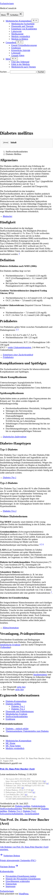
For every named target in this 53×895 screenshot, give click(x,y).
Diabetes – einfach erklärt (17, 728)
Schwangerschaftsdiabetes (11, 813)
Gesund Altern (17, 55)
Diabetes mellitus (13, 704)
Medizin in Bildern (19, 39)
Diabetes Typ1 (29, 811)
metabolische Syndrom (10, 644)
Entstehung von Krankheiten (24, 29)
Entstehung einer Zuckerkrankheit (18, 354)
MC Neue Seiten (13, 746)
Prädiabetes (8, 357)
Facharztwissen (7, 3)
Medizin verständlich (20, 36)
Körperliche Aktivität (20, 50)
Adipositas (5, 647)
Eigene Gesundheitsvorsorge (24, 45)
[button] (21, 876)
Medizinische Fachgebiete (22, 24)
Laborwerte (16, 31)
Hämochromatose (11, 627)
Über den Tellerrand (20, 62)
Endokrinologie (38, 806)
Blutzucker (7, 216)
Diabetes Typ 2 (9, 511)
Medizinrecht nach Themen (23, 67)
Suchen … (4, 72)
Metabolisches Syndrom (16, 714)
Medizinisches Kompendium (18, 21)
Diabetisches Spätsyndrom (14, 436)
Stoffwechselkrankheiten (17, 716)
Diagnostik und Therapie (22, 26)
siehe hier (21, 687)
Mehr (8, 59)
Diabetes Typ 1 (9, 477)
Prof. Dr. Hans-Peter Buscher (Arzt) (17, 769)
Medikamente (17, 34)
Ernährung (16, 48)
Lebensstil (15, 53)
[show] (5, 143)
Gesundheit (11, 42)
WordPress (23, 893)
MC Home (10, 743)
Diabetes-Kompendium (16, 701)
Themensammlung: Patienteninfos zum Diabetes (27, 731)
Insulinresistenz (40, 674)
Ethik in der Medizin (20, 64)
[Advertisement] (26, 101)
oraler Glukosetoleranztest (19, 347)
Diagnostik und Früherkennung (20, 711)
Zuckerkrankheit (31, 813)
